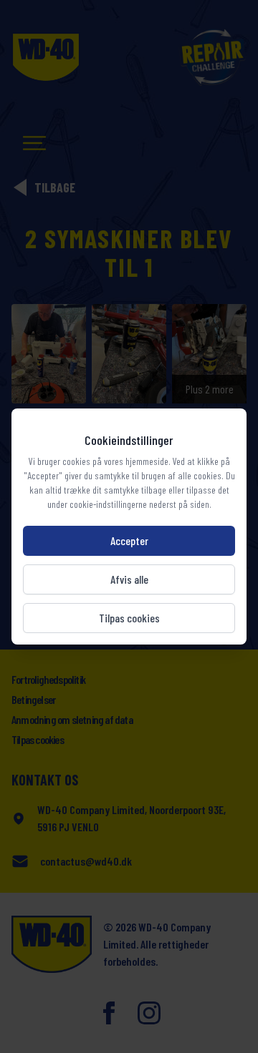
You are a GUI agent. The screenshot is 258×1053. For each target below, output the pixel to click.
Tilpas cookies (129, 618)
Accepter (129, 540)
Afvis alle (129, 579)
